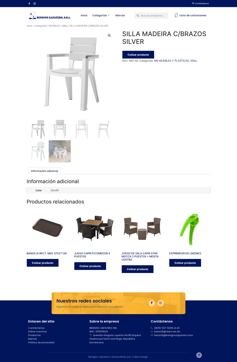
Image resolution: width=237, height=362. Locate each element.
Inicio (84, 15)
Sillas (64, 25)
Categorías (99, 15)
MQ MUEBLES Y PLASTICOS (171, 60)
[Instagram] (36, 3)
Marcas (120, 15)
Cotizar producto (138, 54)
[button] (109, 35)
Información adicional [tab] (44, 171)
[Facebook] (30, 3)
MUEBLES (54, 25)
